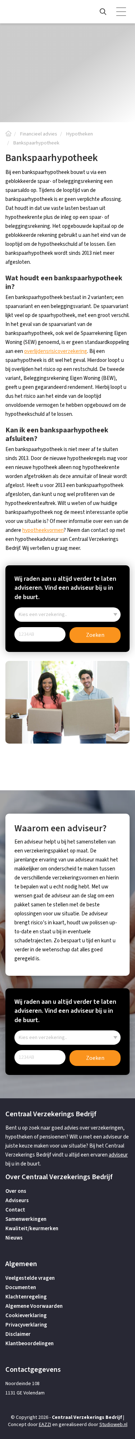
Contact (15, 1210)
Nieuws (14, 1238)
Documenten (20, 1287)
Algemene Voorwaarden (34, 1306)
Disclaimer (18, 1334)
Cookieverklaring (26, 1315)
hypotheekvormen (43, 530)
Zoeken (95, 635)
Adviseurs (17, 1200)
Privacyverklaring (26, 1325)
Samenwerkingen (25, 1219)
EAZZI (45, 1424)
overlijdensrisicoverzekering (55, 351)
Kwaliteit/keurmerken (31, 1228)
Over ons (15, 1191)
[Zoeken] (103, 11)
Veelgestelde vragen (30, 1278)
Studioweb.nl (113, 1424)
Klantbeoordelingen (29, 1343)
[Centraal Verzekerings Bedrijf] (8, 133)
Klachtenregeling (26, 1297)
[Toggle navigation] (121, 12)
